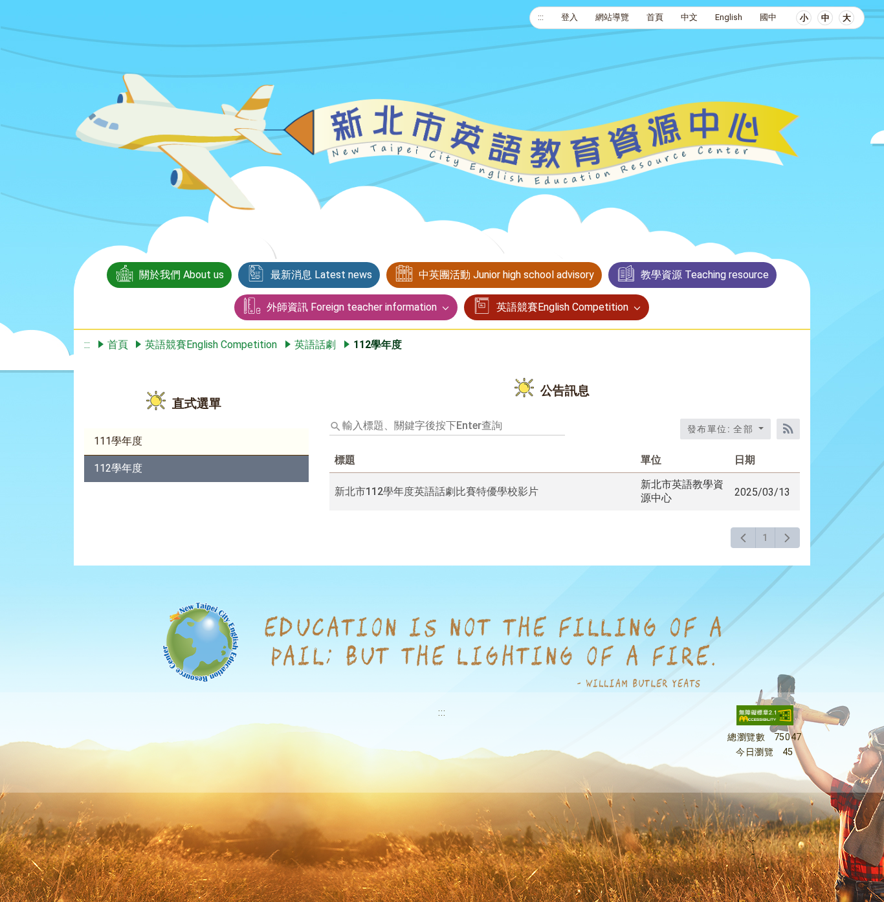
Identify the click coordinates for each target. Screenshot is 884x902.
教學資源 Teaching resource (705, 275)
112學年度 (118, 468)
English (728, 17)
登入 (569, 17)
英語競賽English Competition (562, 307)
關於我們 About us (181, 275)
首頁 (654, 17)
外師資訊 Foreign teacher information (352, 307)
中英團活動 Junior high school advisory (506, 275)
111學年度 (118, 441)
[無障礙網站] (764, 722)
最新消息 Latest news (321, 275)
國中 (768, 17)
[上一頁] (743, 537)
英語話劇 (315, 344)
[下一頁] (787, 537)
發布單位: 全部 (722, 429)
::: (541, 17)
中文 (689, 17)
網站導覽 (612, 17)
